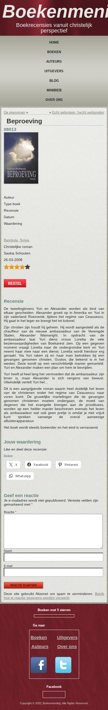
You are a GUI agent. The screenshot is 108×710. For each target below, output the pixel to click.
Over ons (54, 100)
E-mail (8, 566)
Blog (54, 81)
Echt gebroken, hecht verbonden (78, 112)
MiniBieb (54, 90)
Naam (8, 551)
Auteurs (54, 61)
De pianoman (14, 112)
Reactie (10, 512)
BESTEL (15, 283)
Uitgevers (54, 71)
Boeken (54, 52)
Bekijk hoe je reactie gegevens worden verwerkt (54, 596)
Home (54, 42)
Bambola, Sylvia (16, 240)
